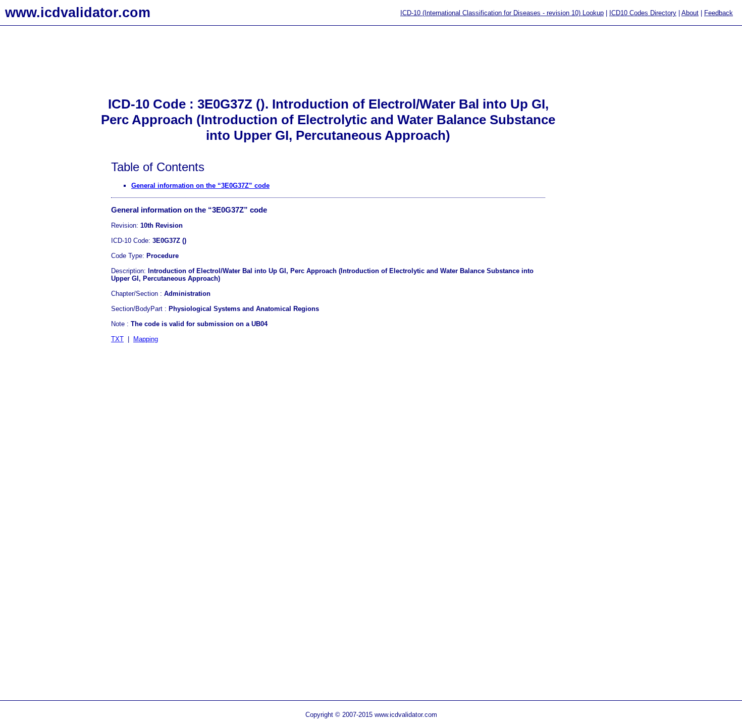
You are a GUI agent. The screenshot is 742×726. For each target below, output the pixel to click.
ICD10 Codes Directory (642, 13)
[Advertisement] (40, 192)
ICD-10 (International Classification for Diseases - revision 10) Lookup (502, 13)
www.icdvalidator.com (77, 12)
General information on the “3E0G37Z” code (200, 185)
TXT (117, 339)
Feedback (718, 13)
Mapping (145, 339)
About (690, 13)
